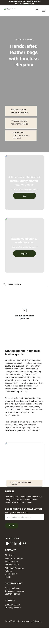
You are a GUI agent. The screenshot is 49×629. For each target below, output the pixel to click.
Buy (24, 196)
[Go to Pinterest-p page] (24, 543)
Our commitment (12, 588)
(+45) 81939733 (12, 605)
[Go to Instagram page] (11, 543)
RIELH (9, 491)
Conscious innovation (14, 591)
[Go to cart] (37, 10)
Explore (24, 253)
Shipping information (14, 568)
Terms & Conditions (14, 558)
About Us (9, 555)
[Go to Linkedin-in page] (15, 543)
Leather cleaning (12, 594)
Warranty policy (12, 564)
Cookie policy (11, 574)
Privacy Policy (11, 561)
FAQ (7, 577)
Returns (8, 571)
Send (11, 526)
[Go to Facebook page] (7, 543)
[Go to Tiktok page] (20, 543)
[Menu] (43, 11)
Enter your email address (16, 512)
